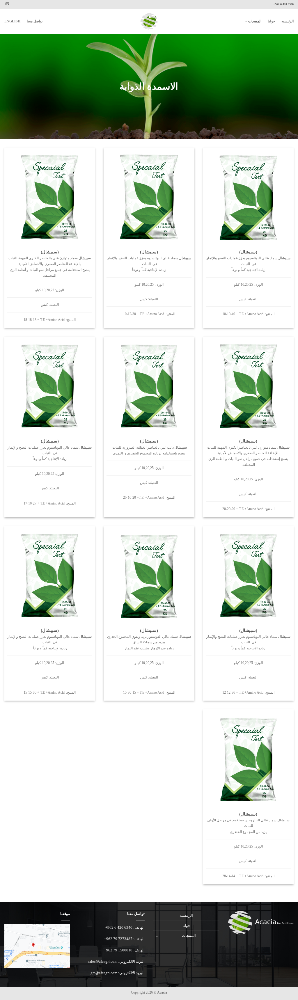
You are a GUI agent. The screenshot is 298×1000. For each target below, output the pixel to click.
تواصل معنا (34, 21)
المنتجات (254, 21)
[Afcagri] (149, 21)
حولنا (271, 21)
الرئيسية (287, 21)
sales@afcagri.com (102, 961)
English (12, 21)
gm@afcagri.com (104, 973)
